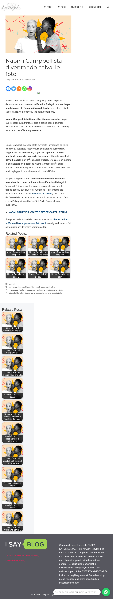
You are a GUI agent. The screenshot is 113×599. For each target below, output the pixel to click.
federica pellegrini (16, 287)
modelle (12, 284)
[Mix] (19, 88)
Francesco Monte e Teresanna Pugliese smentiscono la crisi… (36, 290)
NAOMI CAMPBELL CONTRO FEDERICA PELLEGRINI (38, 212)
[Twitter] (13, 88)
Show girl (95, 7)
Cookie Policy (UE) (15, 560)
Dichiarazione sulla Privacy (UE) (22, 555)
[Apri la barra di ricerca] (108, 7)
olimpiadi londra (48, 287)
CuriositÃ (77, 7)
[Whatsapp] (24, 88)
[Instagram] (29, 88)
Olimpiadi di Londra (41, 193)
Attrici (48, 7)
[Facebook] (8, 88)
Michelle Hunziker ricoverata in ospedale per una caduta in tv (35, 293)
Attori (62, 7)
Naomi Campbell (32, 287)
